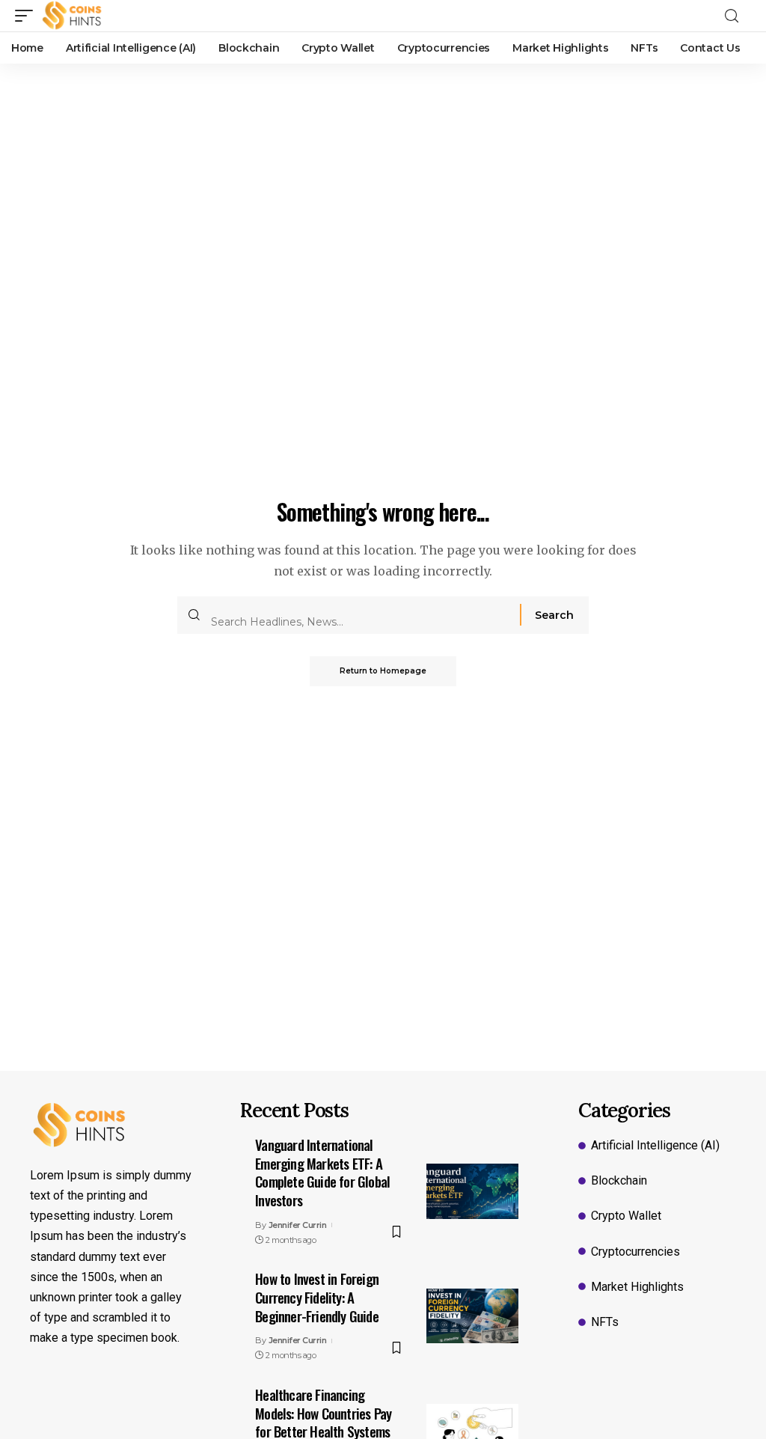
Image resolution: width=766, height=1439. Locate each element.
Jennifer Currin (298, 1225)
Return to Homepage (383, 671)
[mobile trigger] (27, 15)
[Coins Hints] (72, 15)
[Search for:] (360, 615)
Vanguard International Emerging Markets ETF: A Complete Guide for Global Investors (322, 1172)
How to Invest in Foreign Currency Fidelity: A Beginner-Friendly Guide (317, 1296)
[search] (736, 16)
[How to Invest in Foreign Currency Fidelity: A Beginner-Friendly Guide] (472, 1316)
